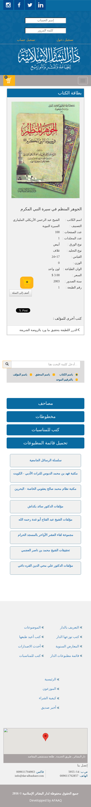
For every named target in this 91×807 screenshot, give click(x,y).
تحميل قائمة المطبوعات (45, 442)
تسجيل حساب (26, 39)
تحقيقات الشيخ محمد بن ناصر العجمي (45, 550)
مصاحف (45, 403)
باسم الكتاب (66, 374)
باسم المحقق (42, 374)
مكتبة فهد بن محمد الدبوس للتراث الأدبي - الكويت (45, 473)
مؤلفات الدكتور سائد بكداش (45, 506)
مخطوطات (46, 416)
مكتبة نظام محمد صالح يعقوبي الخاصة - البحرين (45, 488)
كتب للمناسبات (45, 429)
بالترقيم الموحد (64, 379)
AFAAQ (57, 800)
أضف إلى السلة (20, 292)
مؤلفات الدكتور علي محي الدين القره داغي (45, 565)
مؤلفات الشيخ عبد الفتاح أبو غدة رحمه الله (45, 519)
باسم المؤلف (20, 374)
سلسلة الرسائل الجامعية (46, 460)
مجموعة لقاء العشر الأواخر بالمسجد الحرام (45, 535)
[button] (45, 737)
